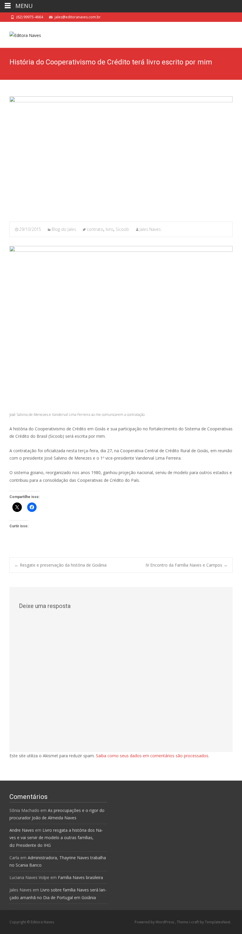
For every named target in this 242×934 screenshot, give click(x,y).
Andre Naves (21, 830)
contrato (95, 229)
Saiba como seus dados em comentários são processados (152, 755)
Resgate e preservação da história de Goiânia (60, 565)
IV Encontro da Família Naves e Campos (186, 565)
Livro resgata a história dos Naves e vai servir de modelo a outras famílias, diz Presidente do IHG (56, 837)
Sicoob (122, 229)
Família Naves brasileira (80, 877)
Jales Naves (150, 229)
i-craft (194, 922)
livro (109, 229)
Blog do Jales (64, 229)
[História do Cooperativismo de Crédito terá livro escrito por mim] (121, 155)
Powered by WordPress (155, 922)
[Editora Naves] (20, 34)
